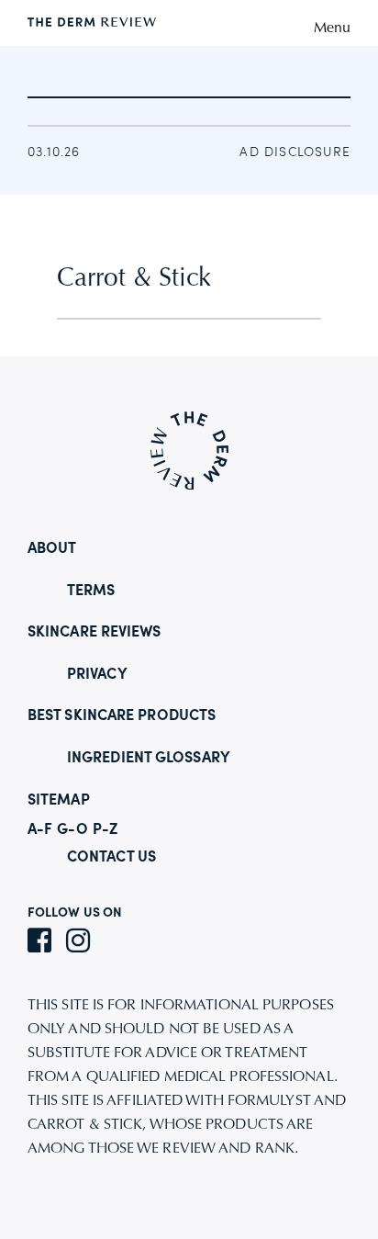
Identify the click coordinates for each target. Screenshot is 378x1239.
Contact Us (111, 857)
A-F (40, 830)
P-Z (105, 830)
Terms (91, 591)
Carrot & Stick (134, 279)
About (52, 549)
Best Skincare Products (122, 716)
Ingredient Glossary (148, 758)
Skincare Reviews (94, 632)
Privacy (97, 675)
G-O (72, 830)
